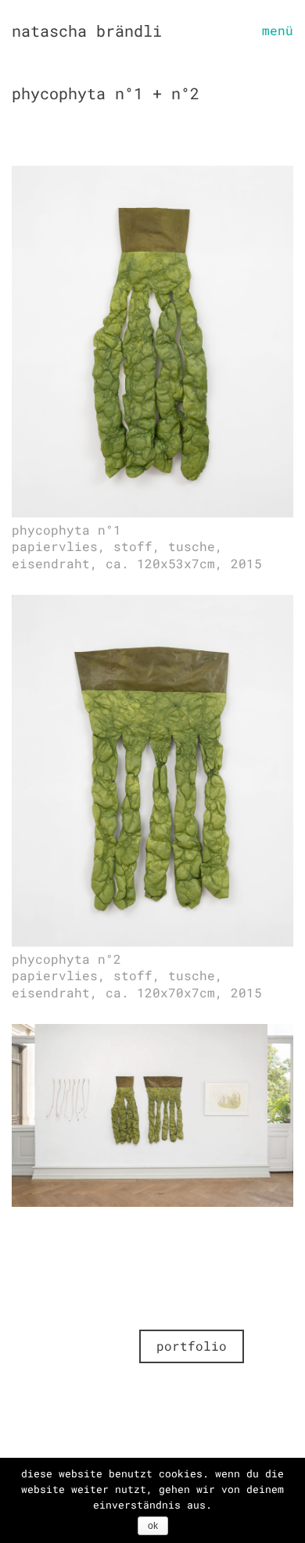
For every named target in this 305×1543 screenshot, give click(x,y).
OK (153, 1525)
